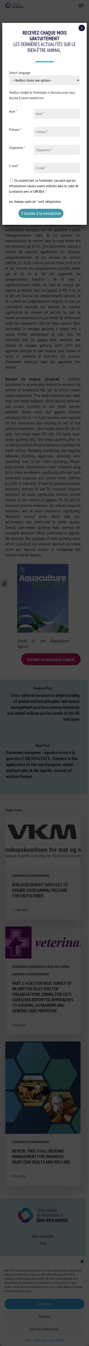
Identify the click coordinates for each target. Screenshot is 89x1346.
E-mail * (14, 165)
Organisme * (17, 147)
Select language (19, 72)
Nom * (13, 111)
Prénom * (15, 129)
